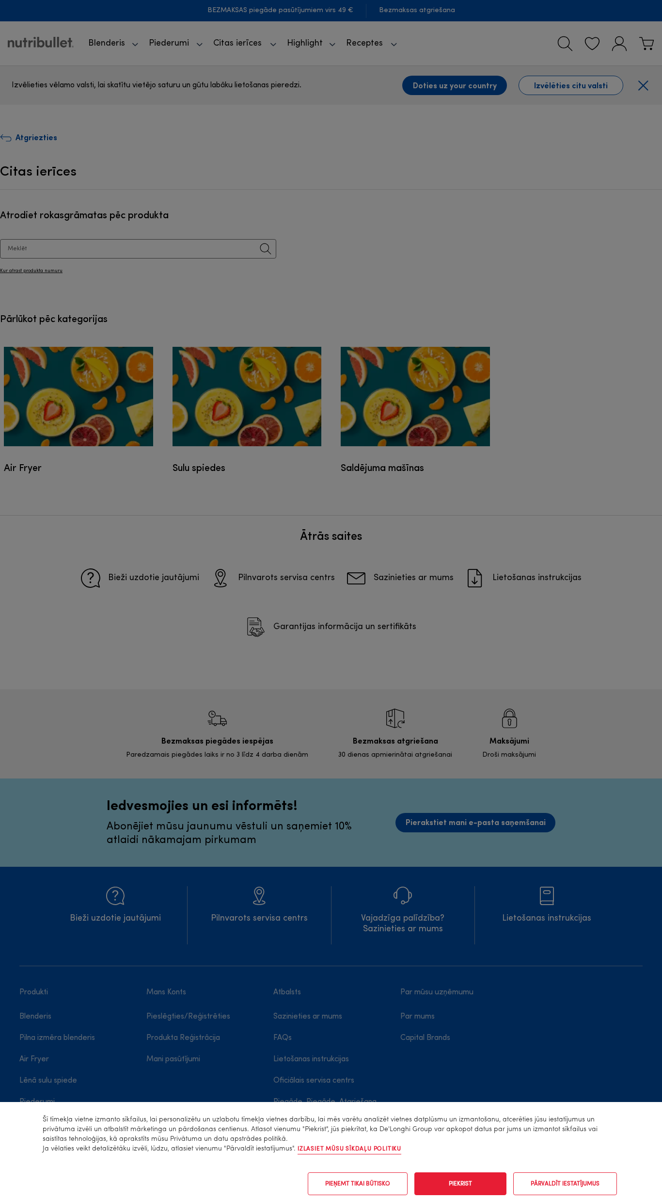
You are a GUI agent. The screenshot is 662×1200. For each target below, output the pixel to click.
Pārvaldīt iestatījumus (565, 1184)
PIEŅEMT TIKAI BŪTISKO (357, 1184)
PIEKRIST (460, 1184)
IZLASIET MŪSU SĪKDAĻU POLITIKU (349, 1149)
